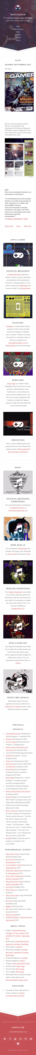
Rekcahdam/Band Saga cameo (17, 980)
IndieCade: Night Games (14, 870)
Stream (22, 961)
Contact (18, 37)
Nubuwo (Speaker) (12, 879)
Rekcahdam (18, 14)
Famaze (9, 761)
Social (18, 40)
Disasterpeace (11, 862)
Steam (18, 663)
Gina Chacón (12, 554)
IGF (7, 909)
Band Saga (18, 380)
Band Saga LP (18, 545)
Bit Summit (9, 887)
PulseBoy (9, 326)
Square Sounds (11, 915)
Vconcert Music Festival (14, 865)
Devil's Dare (10, 764)
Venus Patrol (10, 859)
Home (18, 226)
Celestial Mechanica (18, 271)
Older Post (27, 226)
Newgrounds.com (17, 608)
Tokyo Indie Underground (15, 876)
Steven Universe (12, 811)
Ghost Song (10, 769)
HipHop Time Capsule (13, 706)
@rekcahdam (25, 288)
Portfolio (18, 35)
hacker (17, 18)
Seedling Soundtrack (18, 588)
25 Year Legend (11, 742)
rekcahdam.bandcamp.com (18, 510)
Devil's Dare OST (18, 643)
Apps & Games (18, 29)
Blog (18, 26)
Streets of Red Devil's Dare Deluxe (18, 791)
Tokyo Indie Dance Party (14, 881)
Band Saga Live (11, 890)
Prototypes (18, 440)
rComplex (19, 947)
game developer (26, 18)
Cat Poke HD (10, 767)
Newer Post (9, 226)
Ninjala (8, 797)
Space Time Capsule (18, 697)
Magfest (8, 906)
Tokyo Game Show (12, 854)
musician (10, 18)
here (28, 554)
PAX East (9, 901)
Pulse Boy (18, 323)
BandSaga (24, 944)
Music (18, 32)
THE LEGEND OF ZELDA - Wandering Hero (18, 936)
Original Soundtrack (15, 592)
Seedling (9, 756)
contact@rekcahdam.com (17, 343)
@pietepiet (24, 285)
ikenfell (8, 838)
